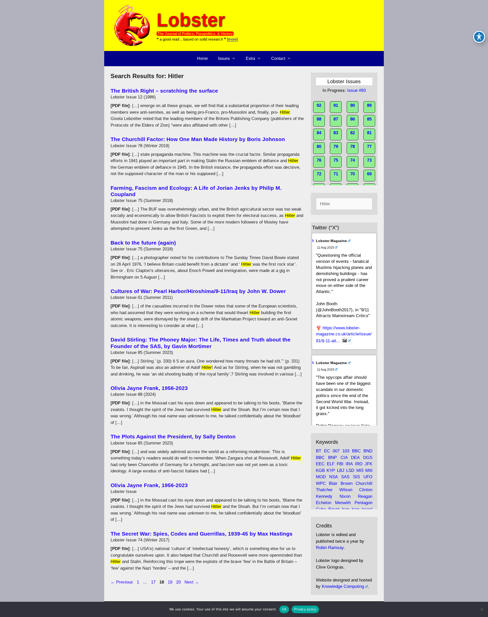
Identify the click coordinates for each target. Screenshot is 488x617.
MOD (321, 476)
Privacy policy (305, 609)
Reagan (365, 496)
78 (352, 146)
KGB (320, 470)
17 (154, 582)
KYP (331, 470)
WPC (321, 483)
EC (327, 451)
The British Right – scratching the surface (164, 91)
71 (335, 174)
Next (192, 582)
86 (352, 119)
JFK (368, 463)
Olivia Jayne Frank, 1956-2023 (149, 388)
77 (369, 146)
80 (319, 146)
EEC (320, 463)
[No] (481, 609)
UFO (367, 476)
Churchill (364, 483)
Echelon (323, 502)
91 (335, 105)
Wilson (345, 489)
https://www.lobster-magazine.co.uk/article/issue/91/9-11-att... (344, 334)
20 (179, 582)
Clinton (365, 489)
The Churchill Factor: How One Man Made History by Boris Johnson (198, 139)
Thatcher (324, 489)
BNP (332, 457)
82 (352, 132)
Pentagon (363, 502)
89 (369, 105)
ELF (330, 463)
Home (202, 58)
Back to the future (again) (143, 243)
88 (319, 119)
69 (369, 174)
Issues (224, 58)
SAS (345, 476)
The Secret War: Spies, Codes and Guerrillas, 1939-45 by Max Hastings (202, 534)
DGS (367, 457)
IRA (349, 463)
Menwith (343, 502)
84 (319, 132)
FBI (340, 463)
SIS (356, 476)
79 (335, 146)
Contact (278, 58)
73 (369, 160)
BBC (356, 451)
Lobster (191, 19)
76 (319, 160)
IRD (358, 463)
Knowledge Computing (343, 586)
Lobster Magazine (331, 241)
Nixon (345, 496)
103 (345, 451)
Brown (347, 483)
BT (318, 451)
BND (367, 451)
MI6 (368, 470)
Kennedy (324, 496)
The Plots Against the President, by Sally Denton (173, 436)
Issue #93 (356, 90)
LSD (350, 470)
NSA (333, 476)
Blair (333, 483)
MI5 (359, 470)
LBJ (340, 470)
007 (336, 451)
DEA (355, 457)
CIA (344, 457)
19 (170, 582)
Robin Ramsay (330, 547)
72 (319, 174)
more (232, 39)
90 (352, 105)
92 (319, 105)
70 (352, 174)
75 (335, 160)
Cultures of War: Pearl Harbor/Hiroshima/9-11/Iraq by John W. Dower (198, 291)
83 (335, 132)
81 (369, 132)
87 (335, 119)
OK (284, 609)
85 (369, 119)
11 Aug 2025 (325, 247)
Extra (250, 58)
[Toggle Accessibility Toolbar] (479, 37)
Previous (122, 582)
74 (352, 160)
